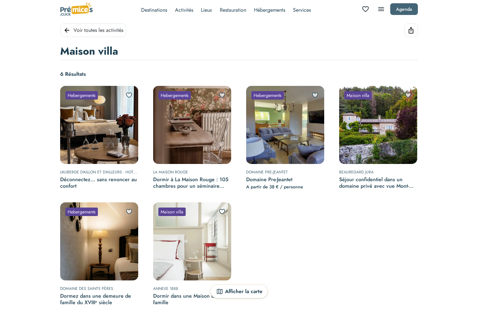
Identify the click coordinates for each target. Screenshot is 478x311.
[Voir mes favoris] (365, 9)
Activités (184, 10)
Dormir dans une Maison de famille (185, 299)
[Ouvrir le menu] (381, 9)
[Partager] (411, 30)
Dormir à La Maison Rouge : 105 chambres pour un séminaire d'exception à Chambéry (191, 182)
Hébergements (269, 10)
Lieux (206, 10)
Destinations (154, 10)
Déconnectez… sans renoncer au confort (98, 182)
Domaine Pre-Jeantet (269, 179)
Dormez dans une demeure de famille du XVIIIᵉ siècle (95, 299)
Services (302, 10)
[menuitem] (154, 9)
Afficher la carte (243, 291)
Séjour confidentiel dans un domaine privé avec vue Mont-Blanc (374, 182)
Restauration (233, 10)
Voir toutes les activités (98, 30)
